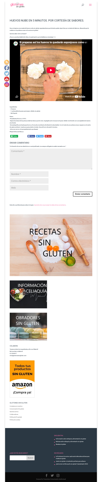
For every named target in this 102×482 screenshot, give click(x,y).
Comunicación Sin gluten (17, 409)
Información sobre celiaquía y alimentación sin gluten (71, 438)
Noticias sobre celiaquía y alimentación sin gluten (70, 441)
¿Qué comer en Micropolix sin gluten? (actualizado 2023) (72, 464)
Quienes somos (14, 411)
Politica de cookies (15, 419)
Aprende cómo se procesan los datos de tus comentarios (50, 205)
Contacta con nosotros (16, 406)
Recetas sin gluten (61, 444)
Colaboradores (14, 414)
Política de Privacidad (16, 417)
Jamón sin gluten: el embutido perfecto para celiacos (71, 461)
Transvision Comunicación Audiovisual (54, 479)
